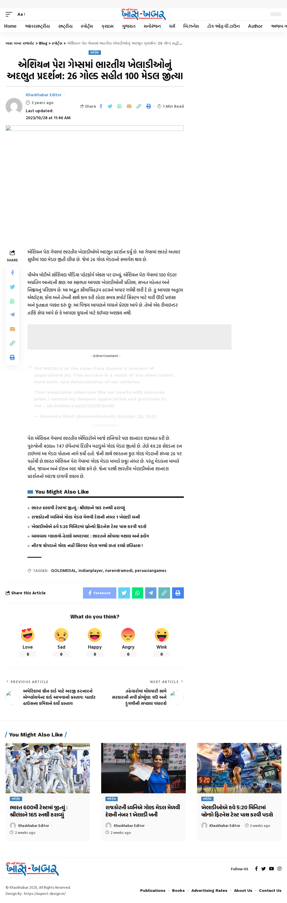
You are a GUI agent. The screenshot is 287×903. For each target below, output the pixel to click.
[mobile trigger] (10, 14)
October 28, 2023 (137, 416)
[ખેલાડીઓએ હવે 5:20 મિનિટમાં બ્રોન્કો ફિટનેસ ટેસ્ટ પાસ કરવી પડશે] (239, 768)
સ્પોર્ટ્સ (95, 52)
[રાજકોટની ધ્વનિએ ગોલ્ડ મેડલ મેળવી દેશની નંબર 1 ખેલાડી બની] (143, 768)
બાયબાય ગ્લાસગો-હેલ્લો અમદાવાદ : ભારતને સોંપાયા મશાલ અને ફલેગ (90, 536)
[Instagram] (279, 869)
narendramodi (119, 570)
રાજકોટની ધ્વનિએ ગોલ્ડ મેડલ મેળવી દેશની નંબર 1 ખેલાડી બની (85, 517)
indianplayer (90, 570)
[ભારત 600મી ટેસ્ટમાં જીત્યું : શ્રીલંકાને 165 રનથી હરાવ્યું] (48, 768)
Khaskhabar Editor (44, 95)
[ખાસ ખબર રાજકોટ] (143, 14)
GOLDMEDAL (63, 570)
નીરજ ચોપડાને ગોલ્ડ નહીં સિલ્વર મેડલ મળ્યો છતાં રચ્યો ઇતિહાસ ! (87, 545)
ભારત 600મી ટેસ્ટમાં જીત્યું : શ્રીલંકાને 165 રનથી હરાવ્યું (78, 508)
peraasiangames (150, 570)
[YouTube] (271, 869)
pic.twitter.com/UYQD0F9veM (80, 405)
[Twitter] (263, 869)
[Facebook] (256, 869)
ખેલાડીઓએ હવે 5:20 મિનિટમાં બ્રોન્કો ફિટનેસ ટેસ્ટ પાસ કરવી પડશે (88, 526)
